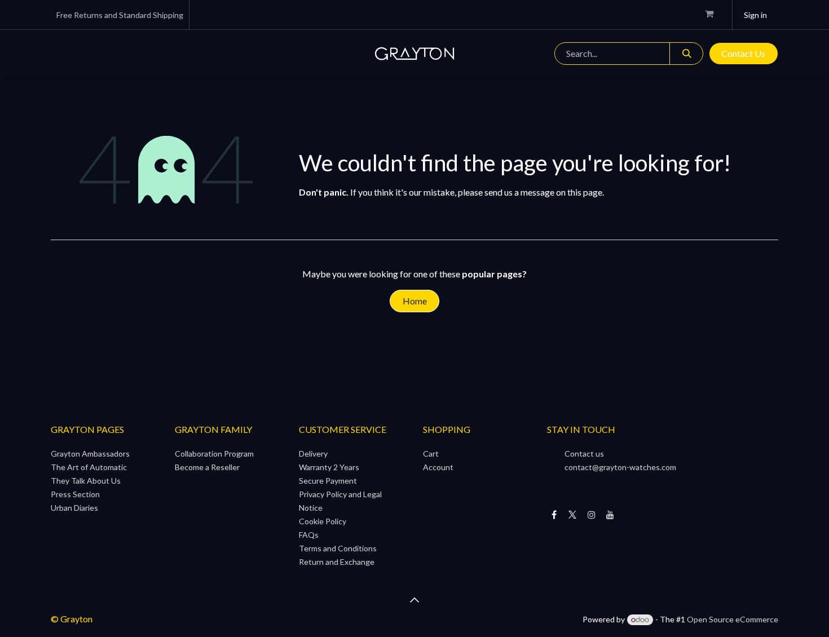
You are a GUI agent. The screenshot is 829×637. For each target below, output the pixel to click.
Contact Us (743, 53)
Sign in (755, 15)
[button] (414, 599)
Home (415, 300)
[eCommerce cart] (714, 14)
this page (584, 192)
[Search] (686, 53)
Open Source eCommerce (732, 619)
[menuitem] (95, 54)
